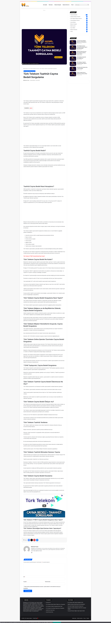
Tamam (54, 622)
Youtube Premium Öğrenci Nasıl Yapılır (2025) (76, 610)
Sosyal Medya (73, 22)
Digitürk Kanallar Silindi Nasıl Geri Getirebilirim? (76, 604)
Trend (72, 4)
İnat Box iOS (48, 602)
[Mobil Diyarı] (25, 5)
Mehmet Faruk (26, 80)
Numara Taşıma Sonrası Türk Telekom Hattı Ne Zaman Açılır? (81, 52)
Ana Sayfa (45, 4)
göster (31, 108)
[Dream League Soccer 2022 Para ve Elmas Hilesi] (73, 74)
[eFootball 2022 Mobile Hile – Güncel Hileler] (73, 69)
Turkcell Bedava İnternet (75, 20)
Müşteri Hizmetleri (73, 29)
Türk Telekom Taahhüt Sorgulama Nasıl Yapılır (54, 606)
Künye (84, 618)
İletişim (88, 618)
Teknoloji (50, 4)
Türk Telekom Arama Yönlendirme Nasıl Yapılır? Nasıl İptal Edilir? (82, 47)
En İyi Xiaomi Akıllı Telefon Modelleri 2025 (75, 602)
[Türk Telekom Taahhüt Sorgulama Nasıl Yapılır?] (73, 64)
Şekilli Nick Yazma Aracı (50, 610)
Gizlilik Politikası (58, 622)
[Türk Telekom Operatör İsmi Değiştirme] (73, 58)
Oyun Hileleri (72, 27)
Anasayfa (26, 68)
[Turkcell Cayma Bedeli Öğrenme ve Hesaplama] (73, 42)
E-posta (25, 581)
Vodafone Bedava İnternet (75, 16)
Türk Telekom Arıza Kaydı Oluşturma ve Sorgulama (55, 608)
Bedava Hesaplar (58, 4)
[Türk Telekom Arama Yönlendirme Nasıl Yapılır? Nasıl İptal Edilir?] (73, 47)
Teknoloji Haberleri (73, 14)
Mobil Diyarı (35, 618)
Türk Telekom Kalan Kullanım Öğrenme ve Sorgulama (55, 604)
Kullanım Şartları (80, 618)
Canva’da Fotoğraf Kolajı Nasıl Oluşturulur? (75, 606)
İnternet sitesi (47, 581)
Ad (24, 576)
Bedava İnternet (66, 4)
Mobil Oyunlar (73, 25)
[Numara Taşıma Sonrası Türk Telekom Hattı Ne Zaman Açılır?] (73, 53)
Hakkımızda (74, 618)
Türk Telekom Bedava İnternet (33, 68)
